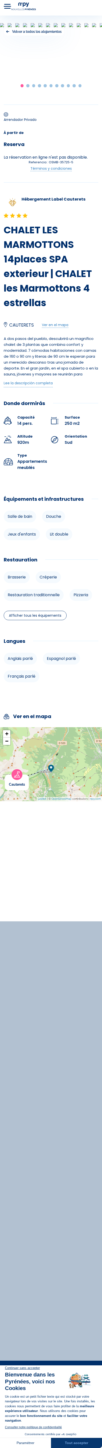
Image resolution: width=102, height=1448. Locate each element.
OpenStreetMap (61, 798)
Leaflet (42, 798)
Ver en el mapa (55, 324)
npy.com (95, 798)
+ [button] (6, 734)
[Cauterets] (29, 778)
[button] (22, 85)
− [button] (6, 741)
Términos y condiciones (51, 168)
